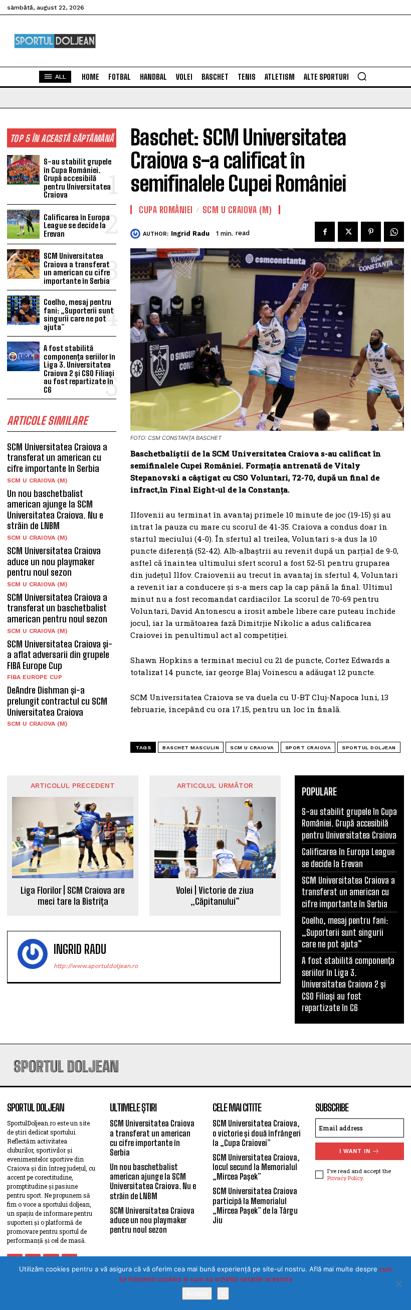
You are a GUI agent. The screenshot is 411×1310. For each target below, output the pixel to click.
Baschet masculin (190, 747)
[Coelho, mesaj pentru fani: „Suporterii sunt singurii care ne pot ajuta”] (23, 310)
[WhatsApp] (394, 232)
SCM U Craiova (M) (37, 480)
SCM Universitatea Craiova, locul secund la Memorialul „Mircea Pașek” (256, 1167)
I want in (354, 1151)
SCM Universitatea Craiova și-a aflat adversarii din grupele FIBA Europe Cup (59, 654)
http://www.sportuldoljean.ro (96, 965)
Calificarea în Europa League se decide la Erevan (77, 225)
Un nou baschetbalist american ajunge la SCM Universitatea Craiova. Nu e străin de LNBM (55, 510)
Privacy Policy (344, 1178)
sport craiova (308, 747)
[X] (398, 1283)
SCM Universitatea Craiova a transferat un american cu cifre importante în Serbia (77, 268)
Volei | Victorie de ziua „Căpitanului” (215, 896)
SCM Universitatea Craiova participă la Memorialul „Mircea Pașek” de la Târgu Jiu (255, 1205)
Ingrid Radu (190, 233)
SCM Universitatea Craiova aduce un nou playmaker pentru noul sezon (54, 561)
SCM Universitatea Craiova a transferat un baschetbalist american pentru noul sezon (57, 608)
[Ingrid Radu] (136, 234)
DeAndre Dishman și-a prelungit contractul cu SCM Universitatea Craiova (57, 701)
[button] (362, 76)
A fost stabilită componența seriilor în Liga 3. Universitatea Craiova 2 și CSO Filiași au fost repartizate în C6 (79, 369)
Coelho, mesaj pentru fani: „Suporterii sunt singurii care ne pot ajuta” (78, 314)
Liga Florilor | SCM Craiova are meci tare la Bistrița (73, 896)
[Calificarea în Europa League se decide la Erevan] (23, 224)
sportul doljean (369, 747)
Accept (197, 1293)
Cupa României (166, 209)
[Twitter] (348, 232)
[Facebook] (325, 232)
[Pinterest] (371, 232)
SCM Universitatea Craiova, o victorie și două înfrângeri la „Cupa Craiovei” (257, 1132)
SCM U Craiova (252, 747)
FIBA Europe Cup (34, 677)
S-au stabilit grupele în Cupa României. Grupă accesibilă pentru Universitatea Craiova (77, 178)
